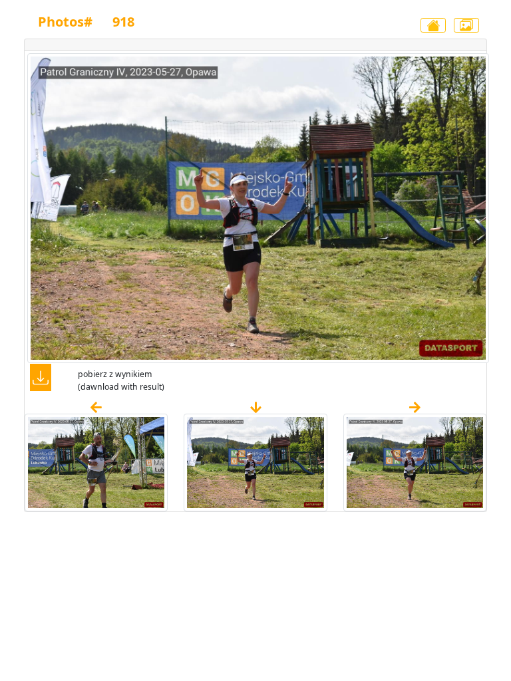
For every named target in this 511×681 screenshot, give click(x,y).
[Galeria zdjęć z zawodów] (466, 25)
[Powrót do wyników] (433, 25)
